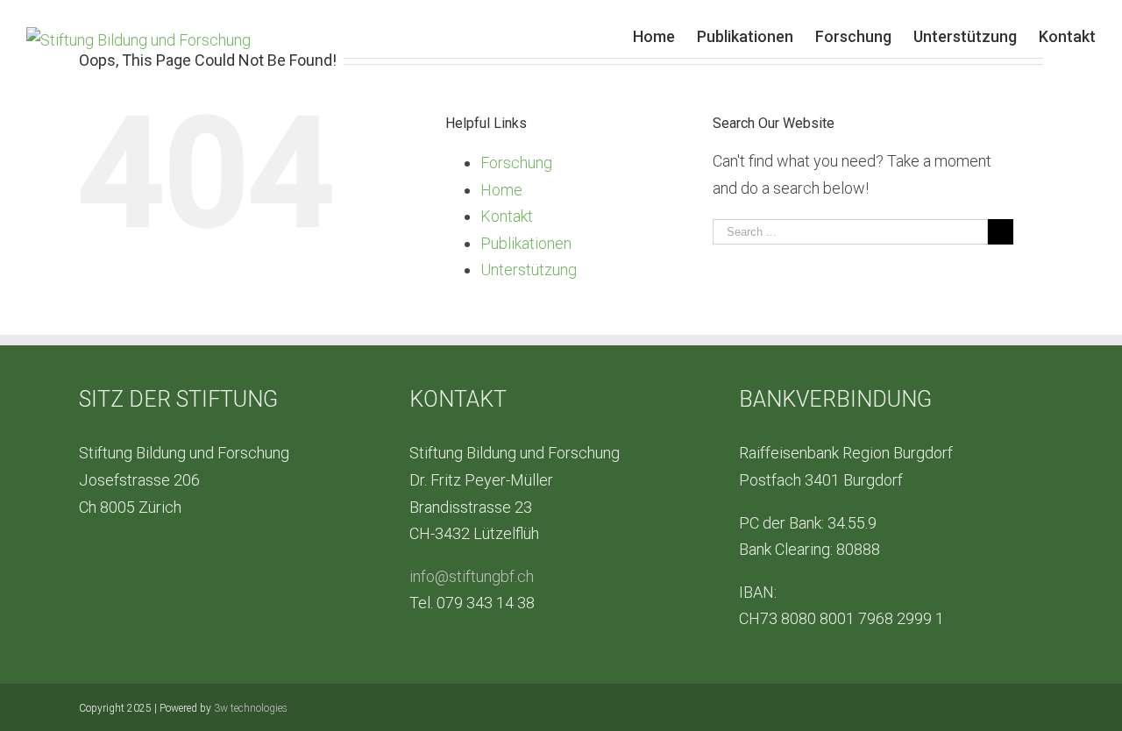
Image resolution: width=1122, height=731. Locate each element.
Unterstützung (528, 269)
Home (501, 190)
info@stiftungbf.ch (471, 576)
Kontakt (506, 216)
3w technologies (251, 708)
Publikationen (526, 243)
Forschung (516, 162)
